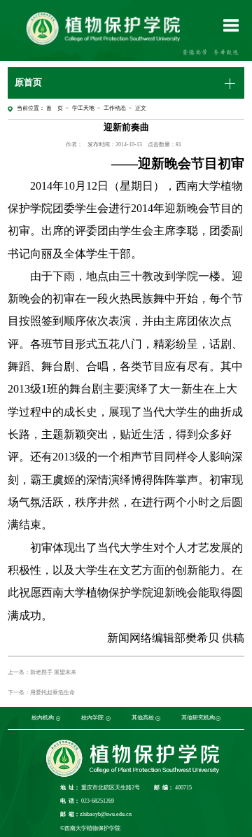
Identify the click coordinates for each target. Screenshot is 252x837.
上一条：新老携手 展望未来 (42, 672)
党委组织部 (26, 718)
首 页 (54, 108)
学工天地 (83, 108)
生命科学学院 (117, 718)
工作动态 (115, 108)
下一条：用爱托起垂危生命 (41, 692)
